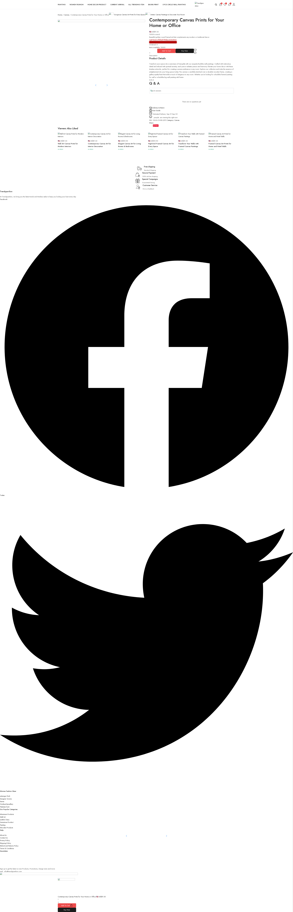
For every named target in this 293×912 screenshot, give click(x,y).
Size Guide (156, 110)
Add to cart (166, 51)
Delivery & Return (158, 108)
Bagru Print (153, 4)
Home (60, 15)
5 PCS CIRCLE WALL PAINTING (174, 4)
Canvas (66, 15)
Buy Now (185, 51)
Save (156, 125)
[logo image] (199, 4)
